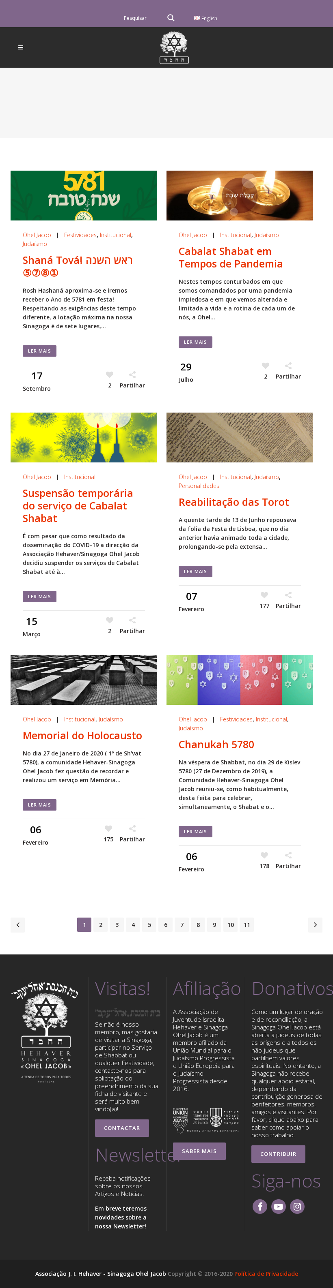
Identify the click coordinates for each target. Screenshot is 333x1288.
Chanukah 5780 (216, 744)
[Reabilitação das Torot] (239, 437)
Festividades (80, 235)
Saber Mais (199, 1151)
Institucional (115, 235)
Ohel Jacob (37, 235)
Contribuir (278, 1153)
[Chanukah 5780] (239, 680)
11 (247, 925)
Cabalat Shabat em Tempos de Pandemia (232, 257)
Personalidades (199, 486)
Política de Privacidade (266, 1273)
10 (230, 925)
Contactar (122, 1128)
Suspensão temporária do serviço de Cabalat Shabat (78, 505)
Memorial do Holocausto (82, 735)
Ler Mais (39, 351)
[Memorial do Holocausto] (84, 680)
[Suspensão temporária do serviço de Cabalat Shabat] (84, 437)
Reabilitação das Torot (234, 502)
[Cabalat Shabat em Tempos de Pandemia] (239, 195)
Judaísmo (35, 244)
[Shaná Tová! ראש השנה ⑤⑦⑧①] (84, 195)
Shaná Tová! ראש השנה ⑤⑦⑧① (78, 266)
